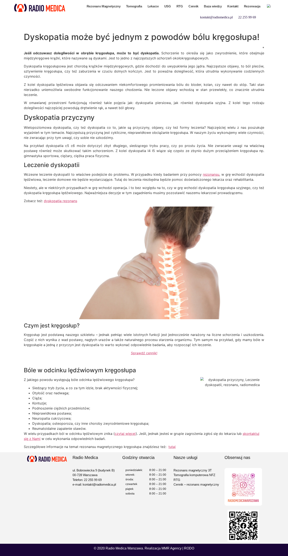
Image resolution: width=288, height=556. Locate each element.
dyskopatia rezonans (60, 201)
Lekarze (153, 6)
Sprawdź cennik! (144, 353)
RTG (179, 6)
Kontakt (232, 6)
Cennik (193, 6)
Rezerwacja (252, 6)
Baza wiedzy (213, 6)
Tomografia (134, 6)
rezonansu (211, 174)
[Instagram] (269, 25)
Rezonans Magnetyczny (104, 6)
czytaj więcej (125, 433)
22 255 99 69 (247, 17)
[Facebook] (269, 16)
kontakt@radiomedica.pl (216, 17)
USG (167, 6)
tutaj (172, 447)
